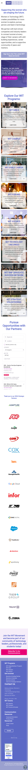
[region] (14, 74)
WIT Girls (8, 668)
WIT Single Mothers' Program (14, 666)
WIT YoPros (9, 671)
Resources (8, 721)
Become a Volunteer (11, 678)
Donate (9, 730)
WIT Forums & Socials (12, 707)
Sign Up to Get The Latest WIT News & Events (14, 55)
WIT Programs (10, 663)
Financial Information (12, 717)
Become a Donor (10, 680)
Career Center (10, 723)
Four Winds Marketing (19, 764)
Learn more (13, 125)
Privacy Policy (9, 719)
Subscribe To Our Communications (14, 652)
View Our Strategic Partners (13, 681)
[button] (2, 3)
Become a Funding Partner (13, 676)
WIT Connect (9, 705)
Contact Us (10, 684)
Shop (7, 725)
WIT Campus (9, 669)
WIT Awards (9, 703)
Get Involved (9, 673)
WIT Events (9, 701)
